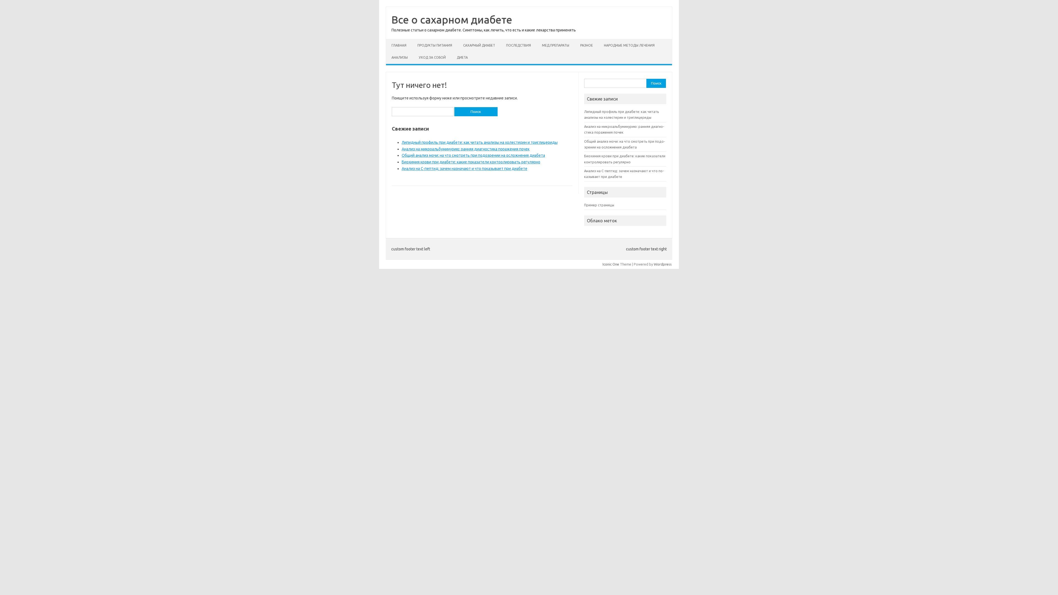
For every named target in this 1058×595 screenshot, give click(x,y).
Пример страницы (599, 205)
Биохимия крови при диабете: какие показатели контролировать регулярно (471, 162)
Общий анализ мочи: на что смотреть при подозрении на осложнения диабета (473, 155)
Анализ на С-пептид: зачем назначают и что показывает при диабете (464, 168)
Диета (462, 57)
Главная (399, 45)
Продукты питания (434, 45)
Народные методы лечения (629, 45)
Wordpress (663, 264)
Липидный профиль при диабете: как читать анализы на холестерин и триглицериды (480, 142)
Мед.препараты (555, 45)
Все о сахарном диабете (452, 19)
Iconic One (611, 264)
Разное (586, 45)
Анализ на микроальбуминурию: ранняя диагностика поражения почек (466, 149)
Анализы (400, 57)
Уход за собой (432, 57)
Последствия (518, 45)
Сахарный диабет (479, 45)
